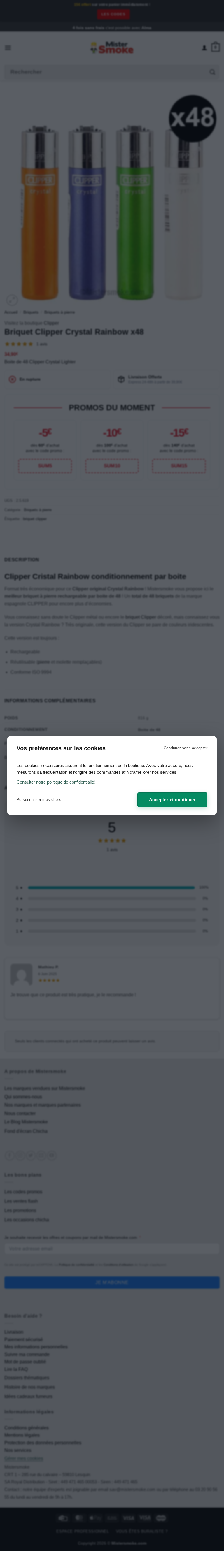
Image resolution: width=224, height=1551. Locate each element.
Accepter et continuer (172, 799)
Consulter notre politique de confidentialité (56, 782)
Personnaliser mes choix (39, 799)
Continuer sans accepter (185, 748)
